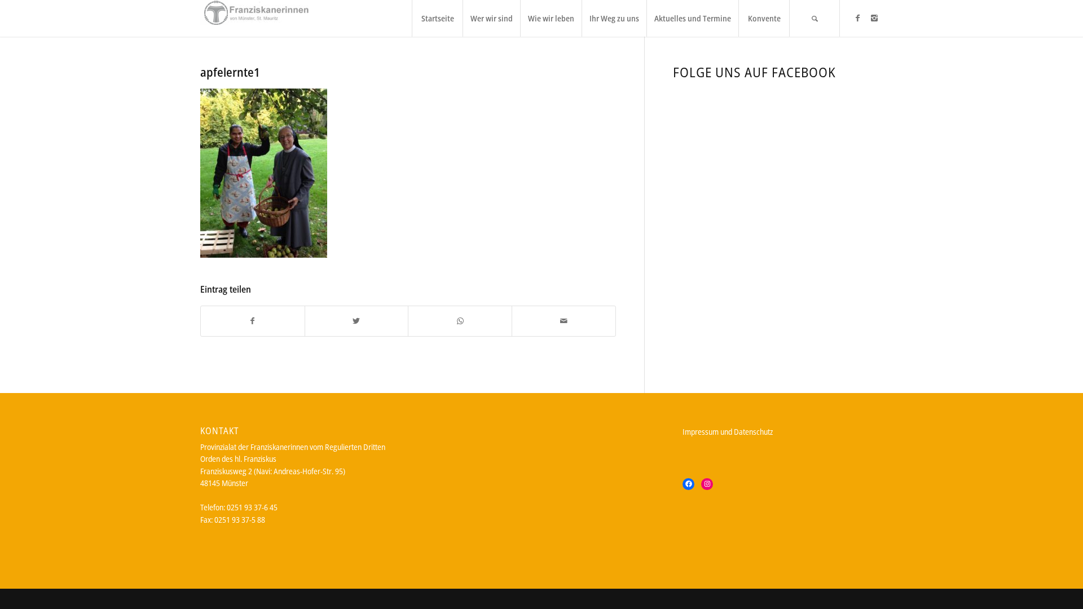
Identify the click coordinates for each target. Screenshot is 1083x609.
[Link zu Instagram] (874, 18)
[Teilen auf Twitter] (356, 321)
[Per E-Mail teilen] (563, 321)
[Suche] (814, 18)
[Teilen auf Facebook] (253, 321)
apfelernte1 (230, 72)
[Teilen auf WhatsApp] (460, 321)
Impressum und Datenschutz (728, 431)
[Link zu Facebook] (857, 18)
